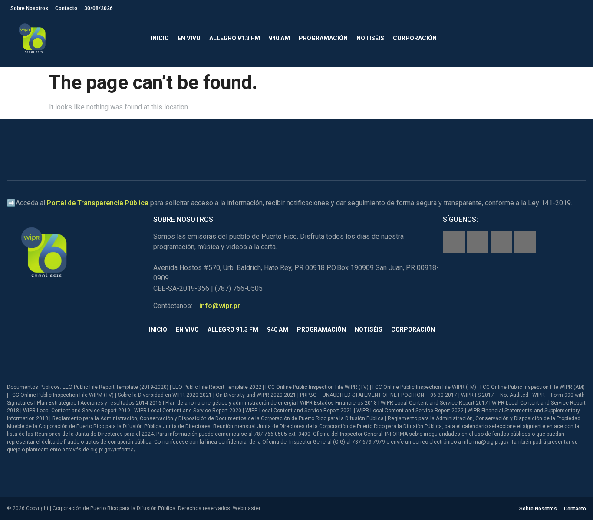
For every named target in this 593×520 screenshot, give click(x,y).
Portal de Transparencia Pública (97, 203)
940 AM (279, 38)
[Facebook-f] (454, 242)
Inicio (160, 38)
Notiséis (370, 38)
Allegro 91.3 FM (234, 38)
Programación (323, 38)
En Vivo (189, 38)
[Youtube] (525, 242)
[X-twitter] (501, 242)
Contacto (66, 8)
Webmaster (246, 508)
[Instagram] (477, 242)
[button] (575, 38)
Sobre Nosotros (29, 8)
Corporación (415, 38)
